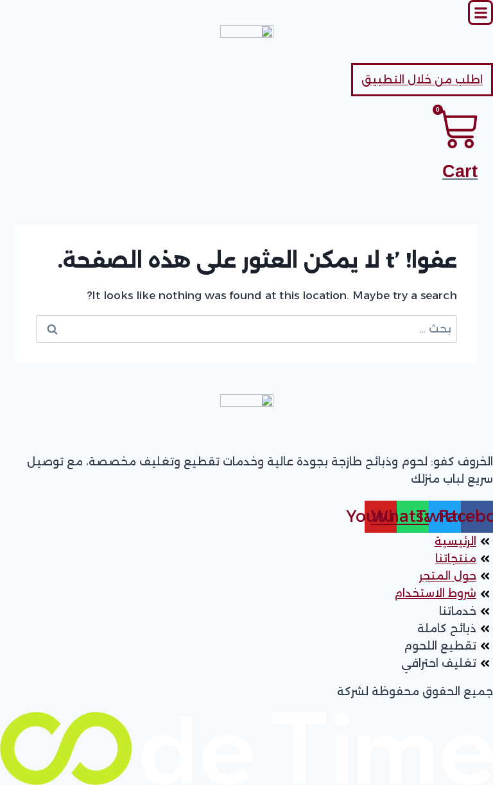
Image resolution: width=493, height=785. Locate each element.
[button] (480, 12)
